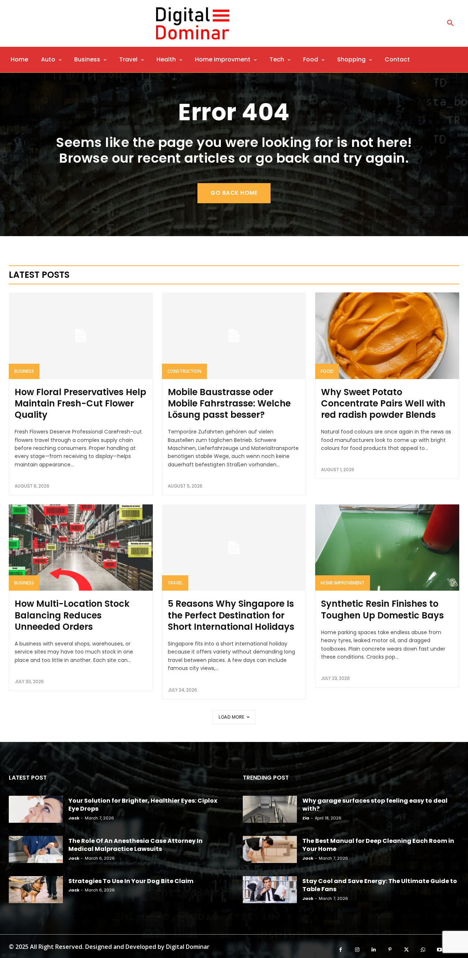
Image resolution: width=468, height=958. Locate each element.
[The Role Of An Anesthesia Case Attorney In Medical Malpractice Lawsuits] (36, 849)
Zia (305, 818)
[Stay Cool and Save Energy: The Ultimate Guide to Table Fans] (270, 889)
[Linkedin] (373, 949)
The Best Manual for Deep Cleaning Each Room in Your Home (378, 845)
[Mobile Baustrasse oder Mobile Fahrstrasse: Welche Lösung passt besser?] (234, 335)
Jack (73, 818)
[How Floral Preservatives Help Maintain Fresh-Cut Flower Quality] (81, 335)
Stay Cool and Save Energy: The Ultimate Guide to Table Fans (379, 885)
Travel (175, 583)
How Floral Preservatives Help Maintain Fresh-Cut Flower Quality (80, 403)
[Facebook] (340, 949)
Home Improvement (343, 583)
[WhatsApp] (422, 949)
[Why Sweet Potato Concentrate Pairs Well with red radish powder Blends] (387, 335)
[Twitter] (406, 949)
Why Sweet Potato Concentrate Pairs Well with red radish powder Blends (383, 403)
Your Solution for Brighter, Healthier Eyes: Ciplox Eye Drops (142, 804)
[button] (450, 23)
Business (24, 371)
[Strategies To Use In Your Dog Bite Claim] (36, 889)
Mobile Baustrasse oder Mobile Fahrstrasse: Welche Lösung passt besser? (229, 403)
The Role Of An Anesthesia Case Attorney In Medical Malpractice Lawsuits (135, 845)
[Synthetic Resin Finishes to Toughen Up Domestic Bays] (387, 547)
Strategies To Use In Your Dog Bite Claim (130, 881)
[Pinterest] (390, 949)
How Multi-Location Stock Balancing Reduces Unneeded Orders (72, 615)
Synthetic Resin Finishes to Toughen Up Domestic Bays (382, 609)
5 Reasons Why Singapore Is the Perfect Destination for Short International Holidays (231, 615)
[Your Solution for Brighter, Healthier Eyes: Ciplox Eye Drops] (36, 809)
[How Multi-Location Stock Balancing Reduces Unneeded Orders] (81, 547)
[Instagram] (357, 949)
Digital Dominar (188, 947)
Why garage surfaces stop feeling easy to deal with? (375, 804)
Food (327, 371)
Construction (184, 371)
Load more (232, 717)
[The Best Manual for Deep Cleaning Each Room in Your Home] (270, 849)
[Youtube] (439, 949)
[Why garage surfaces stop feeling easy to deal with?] (270, 809)
